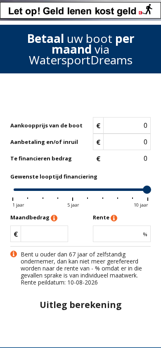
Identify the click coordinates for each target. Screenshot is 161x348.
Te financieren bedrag (41, 158)
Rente (102, 217)
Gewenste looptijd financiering (53, 176)
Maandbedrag (30, 217)
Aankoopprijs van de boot (46, 125)
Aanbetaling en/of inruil (44, 142)
